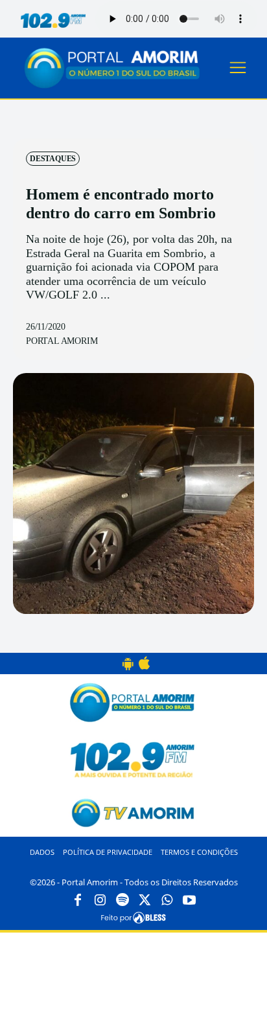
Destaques (53, 158)
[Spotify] (122, 901)
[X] (145, 901)
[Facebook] (78, 901)
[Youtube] (189, 901)
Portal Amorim (61, 341)
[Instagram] (100, 901)
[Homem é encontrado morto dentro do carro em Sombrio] (133, 493)
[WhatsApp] (167, 901)
